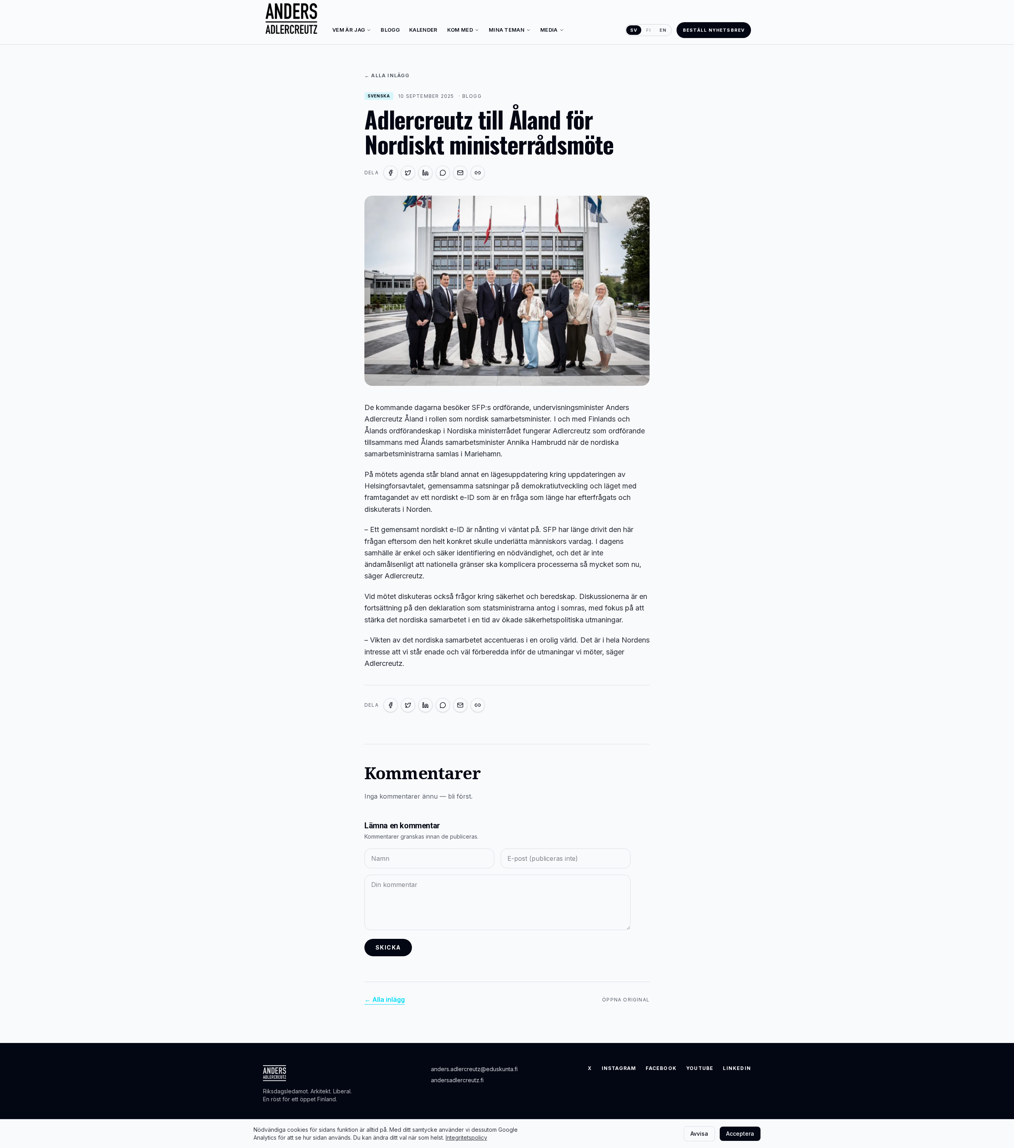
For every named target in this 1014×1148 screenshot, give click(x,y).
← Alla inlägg (387, 75)
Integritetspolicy (466, 1137)
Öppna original (626, 1000)
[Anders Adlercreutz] (291, 19)
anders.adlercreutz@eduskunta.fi (474, 1069)
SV (633, 30)
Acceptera (740, 1133)
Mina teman (506, 30)
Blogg (390, 30)
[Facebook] (390, 173)
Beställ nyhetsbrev (714, 30)
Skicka (388, 947)
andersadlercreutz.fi (457, 1080)
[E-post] (460, 173)
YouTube (699, 1068)
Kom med (460, 30)
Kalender (423, 30)
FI (648, 30)
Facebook (661, 1068)
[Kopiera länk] (478, 173)
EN (663, 30)
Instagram (619, 1068)
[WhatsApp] (443, 173)
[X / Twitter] (408, 173)
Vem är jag (348, 30)
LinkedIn (737, 1068)
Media (549, 30)
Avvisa (699, 1133)
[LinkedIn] (425, 173)
